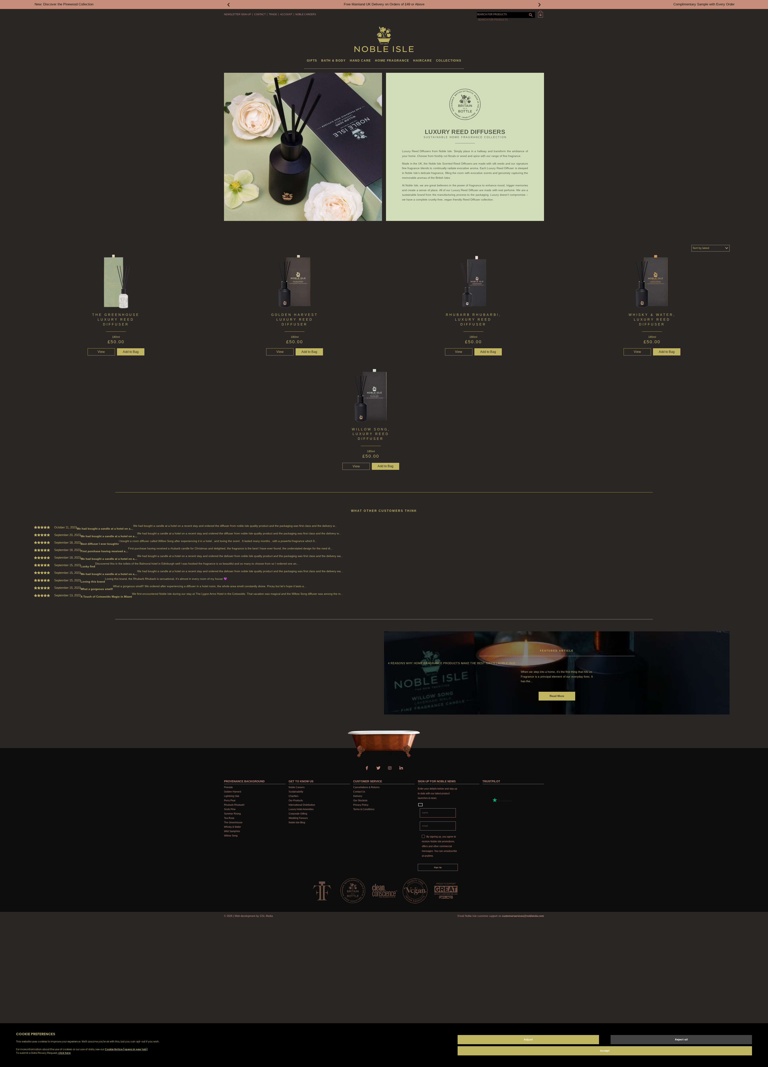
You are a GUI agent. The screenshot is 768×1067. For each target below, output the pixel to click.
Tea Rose (229, 818)
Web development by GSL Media (254, 916)
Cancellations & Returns (366, 787)
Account (286, 14)
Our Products (296, 800)
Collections (448, 60)
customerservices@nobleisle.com (523, 916)
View (101, 351)
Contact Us (359, 791)
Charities (293, 796)
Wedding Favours (298, 818)
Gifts (312, 60)
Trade (273, 14)
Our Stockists (360, 800)
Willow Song (231, 835)
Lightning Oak (231, 796)
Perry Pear (230, 800)
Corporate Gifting (298, 813)
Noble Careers (305, 14)
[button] (228, 4)
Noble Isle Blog (297, 822)
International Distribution (302, 804)
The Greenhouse (233, 822)
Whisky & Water (232, 826)
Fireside (228, 787)
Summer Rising (232, 813)
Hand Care (360, 60)
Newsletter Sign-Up (237, 14)
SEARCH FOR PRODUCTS (492, 14)
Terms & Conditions (363, 809)
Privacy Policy (360, 804)
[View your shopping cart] (540, 14)
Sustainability (296, 791)
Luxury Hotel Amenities (301, 809)
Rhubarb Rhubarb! (234, 804)
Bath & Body (333, 60)
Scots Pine (230, 809)
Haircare (422, 60)
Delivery (357, 796)
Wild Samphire (232, 831)
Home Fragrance (392, 60)
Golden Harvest (232, 791)
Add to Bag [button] (131, 351)
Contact (260, 14)
